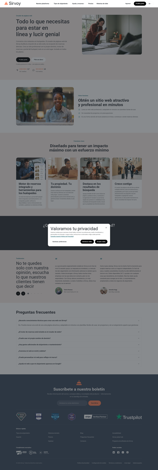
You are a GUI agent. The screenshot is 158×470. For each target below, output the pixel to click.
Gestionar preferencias (59, 241)
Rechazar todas (87, 241)
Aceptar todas (101, 241)
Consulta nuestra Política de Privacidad (62, 236)
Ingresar (128, 3)
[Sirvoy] (12, 4)
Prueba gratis (140, 3)
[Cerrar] (106, 228)
